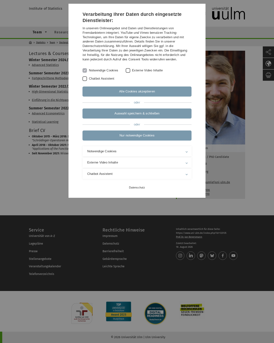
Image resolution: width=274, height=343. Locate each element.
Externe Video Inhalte (147, 70)
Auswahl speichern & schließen (136, 113)
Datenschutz (137, 187)
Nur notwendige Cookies (137, 135)
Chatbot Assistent (101, 78)
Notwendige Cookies (103, 70)
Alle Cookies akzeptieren (137, 91)
